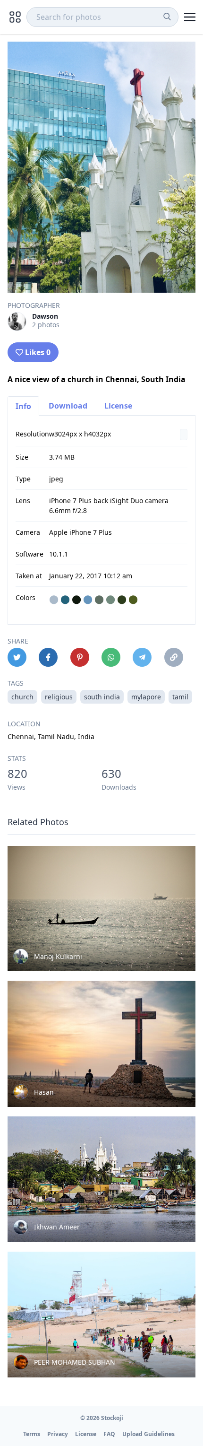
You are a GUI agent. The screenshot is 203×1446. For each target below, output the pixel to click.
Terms (31, 1434)
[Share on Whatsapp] (111, 657)
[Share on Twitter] (17, 657)
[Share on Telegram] (142, 657)
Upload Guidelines (148, 1434)
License (118, 406)
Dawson (45, 316)
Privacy (57, 1434)
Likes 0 (38, 352)
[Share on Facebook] (48, 657)
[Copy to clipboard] (173, 657)
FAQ (109, 1434)
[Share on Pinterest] (79, 657)
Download (68, 406)
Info (23, 406)
